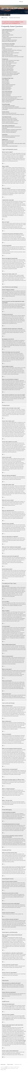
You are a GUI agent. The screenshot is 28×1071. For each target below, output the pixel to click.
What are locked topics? (6, 88)
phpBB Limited (11, 1006)
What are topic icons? (6, 89)
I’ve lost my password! (6, 38)
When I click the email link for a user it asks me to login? (13, 56)
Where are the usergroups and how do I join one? (11, 96)
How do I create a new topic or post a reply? (10, 60)
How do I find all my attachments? (8, 137)
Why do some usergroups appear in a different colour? (12, 99)
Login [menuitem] (22, 1)
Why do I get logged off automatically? (9, 40)
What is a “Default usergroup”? (8, 100)
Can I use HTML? (5, 80)
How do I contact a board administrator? (10, 146)
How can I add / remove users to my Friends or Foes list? (13, 114)
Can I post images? (6, 83)
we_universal (5, 1068)
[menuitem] (2, 1069)
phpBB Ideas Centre (9, 1018)
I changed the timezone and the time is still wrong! (12, 50)
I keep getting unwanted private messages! (10, 106)
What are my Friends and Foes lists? (9, 113)
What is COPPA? (5, 32)
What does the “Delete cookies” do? (9, 41)
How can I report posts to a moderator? (9, 71)
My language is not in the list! (7, 51)
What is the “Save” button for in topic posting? (11, 73)
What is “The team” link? (7, 101)
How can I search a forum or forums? (9, 118)
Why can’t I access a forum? (7, 68)
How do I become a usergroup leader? (9, 98)
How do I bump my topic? (7, 75)
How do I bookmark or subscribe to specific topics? (12, 129)
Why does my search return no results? (9, 119)
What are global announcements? (8, 84)
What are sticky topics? (6, 87)
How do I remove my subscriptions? (9, 132)
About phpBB (16, 1009)
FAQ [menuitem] (9, 15)
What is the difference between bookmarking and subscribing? (11, 128)
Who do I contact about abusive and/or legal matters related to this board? (13, 144)
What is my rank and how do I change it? (10, 55)
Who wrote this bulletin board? (8, 140)
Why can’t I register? (6, 33)
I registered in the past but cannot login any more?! (12, 37)
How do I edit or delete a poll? (8, 66)
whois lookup (19, 1031)
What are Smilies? (5, 82)
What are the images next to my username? (10, 52)
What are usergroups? (6, 95)
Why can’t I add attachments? (8, 69)
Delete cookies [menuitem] (10, 1064)
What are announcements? (7, 85)
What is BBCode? (5, 79)
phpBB (5, 346)
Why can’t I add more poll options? (9, 65)
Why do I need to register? (7, 31)
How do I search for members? (8, 122)
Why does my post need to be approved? (10, 74)
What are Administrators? (7, 92)
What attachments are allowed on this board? (11, 135)
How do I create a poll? (6, 64)
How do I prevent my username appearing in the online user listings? (13, 47)
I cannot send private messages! (8, 105)
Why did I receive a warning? (7, 70)
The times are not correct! (7, 48)
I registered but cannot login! (7, 34)
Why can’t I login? (5, 36)
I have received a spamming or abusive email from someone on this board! (14, 109)
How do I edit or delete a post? (8, 61)
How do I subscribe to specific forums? (9, 130)
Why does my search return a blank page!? (10, 120)
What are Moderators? (6, 94)
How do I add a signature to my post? (9, 62)
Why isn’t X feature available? (8, 142)
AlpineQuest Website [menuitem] (2, 15)
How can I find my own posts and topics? (10, 123)
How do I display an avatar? (7, 54)
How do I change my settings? (8, 45)
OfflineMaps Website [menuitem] (6, 15)
